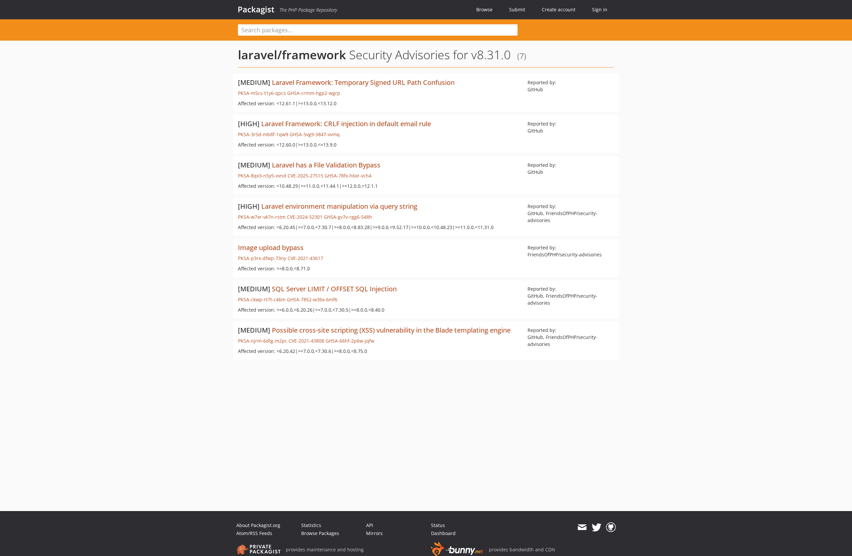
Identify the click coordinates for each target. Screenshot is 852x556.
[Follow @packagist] (596, 527)
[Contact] (582, 527)
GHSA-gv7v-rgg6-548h (348, 217)
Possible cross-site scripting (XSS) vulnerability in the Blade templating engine (391, 330)
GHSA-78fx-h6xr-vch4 (347, 175)
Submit (517, 9)
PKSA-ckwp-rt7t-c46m (262, 299)
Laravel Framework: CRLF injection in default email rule (346, 123)
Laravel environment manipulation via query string (339, 206)
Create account (558, 9)
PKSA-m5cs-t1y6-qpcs (262, 93)
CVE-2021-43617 (305, 258)
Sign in (599, 9)
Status (438, 525)
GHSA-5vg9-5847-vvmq (315, 134)
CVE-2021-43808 (306, 341)
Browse (484, 9)
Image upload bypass (271, 247)
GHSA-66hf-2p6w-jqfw (349, 341)
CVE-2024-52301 (304, 217)
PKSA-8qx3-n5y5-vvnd (262, 175)
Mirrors (374, 533)
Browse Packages (320, 533)
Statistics (311, 525)
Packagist (256, 9)
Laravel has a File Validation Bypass (326, 164)
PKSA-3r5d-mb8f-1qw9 (263, 134)
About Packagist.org (258, 525)
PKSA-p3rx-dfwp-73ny (262, 258)
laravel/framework (292, 55)
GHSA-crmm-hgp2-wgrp (313, 93)
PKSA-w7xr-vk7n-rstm (262, 217)
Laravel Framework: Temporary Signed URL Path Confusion (363, 82)
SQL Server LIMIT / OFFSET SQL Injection (334, 288)
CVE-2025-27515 (305, 175)
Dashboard (443, 533)
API (369, 525)
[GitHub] (611, 527)
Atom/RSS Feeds (254, 533)
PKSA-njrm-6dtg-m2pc (262, 341)
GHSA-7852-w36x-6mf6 (312, 299)
